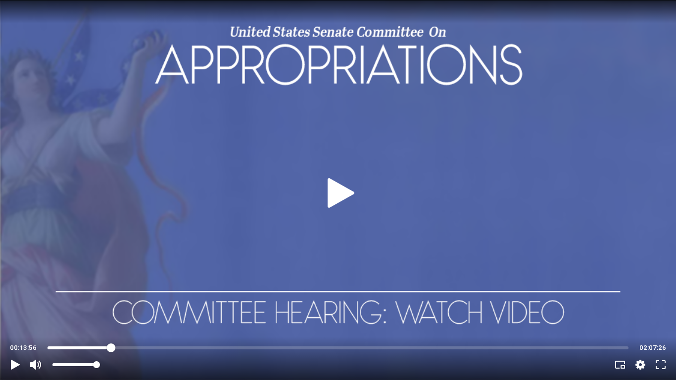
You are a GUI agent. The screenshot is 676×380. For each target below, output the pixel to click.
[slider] (338, 347)
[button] (15, 365)
